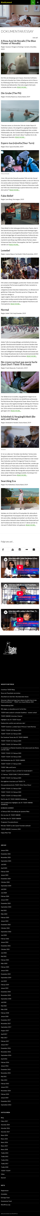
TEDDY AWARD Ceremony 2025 (11, 829)
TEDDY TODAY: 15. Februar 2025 (11, 788)
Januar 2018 (4, 1016)
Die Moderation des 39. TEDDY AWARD (13, 760)
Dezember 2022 (6, 924)
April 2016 (4, 1059)
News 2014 (4, 1135)
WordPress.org (5, 1204)
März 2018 (4, 1009)
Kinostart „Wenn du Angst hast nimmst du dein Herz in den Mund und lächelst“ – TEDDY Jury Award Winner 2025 (19, 701)
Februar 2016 (5, 1062)
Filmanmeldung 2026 (7, 705)
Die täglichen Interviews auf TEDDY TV (13, 781)
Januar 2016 (4, 1066)
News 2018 (4, 1149)
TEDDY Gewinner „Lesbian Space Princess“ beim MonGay (18, 726)
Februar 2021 (5, 960)
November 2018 (6, 995)
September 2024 (6, 886)
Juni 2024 (4, 893)
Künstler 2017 (5, 1132)
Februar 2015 (5, 1083)
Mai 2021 (4, 956)
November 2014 (6, 1090)
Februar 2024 (5, 896)
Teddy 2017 (4, 1163)
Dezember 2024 (6, 878)
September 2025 (6, 861)
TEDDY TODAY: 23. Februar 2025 (11, 730)
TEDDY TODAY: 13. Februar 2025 (11, 795)
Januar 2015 (4, 1087)
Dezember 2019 (6, 974)
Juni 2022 (4, 935)
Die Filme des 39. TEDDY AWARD (11, 818)
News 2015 (4, 1139)
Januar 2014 (4, 1098)
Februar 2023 (5, 917)
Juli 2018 (3, 1002)
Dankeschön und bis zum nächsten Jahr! (13, 723)
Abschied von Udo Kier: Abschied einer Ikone (14, 696)
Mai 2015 (4, 1076)
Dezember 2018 (6, 992)
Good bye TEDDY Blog (8, 689)
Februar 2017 (5, 1041)
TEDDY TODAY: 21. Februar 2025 (11, 741)
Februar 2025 (5, 871)
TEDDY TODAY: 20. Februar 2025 (11, 744)
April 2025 (4, 868)
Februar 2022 (5, 939)
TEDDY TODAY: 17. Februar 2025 (11, 764)
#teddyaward (6, 2)
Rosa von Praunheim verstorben (10, 693)
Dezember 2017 (6, 1020)
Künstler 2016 (5, 1128)
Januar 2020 (4, 970)
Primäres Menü (37, 2)
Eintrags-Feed (5, 1197)
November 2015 (6, 1073)
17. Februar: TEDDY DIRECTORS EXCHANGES (15, 774)
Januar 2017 (4, 1045)
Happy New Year (6, 833)
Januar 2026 (4, 850)
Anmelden (4, 1194)
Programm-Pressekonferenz (9, 822)
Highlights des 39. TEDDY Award (11, 719)
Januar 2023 (4, 921)
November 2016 (6, 1052)
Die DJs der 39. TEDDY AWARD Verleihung (14, 799)
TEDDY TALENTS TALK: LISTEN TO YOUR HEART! (17, 771)
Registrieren (5, 1190)
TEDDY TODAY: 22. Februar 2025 (11, 734)
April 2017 (4, 1034)
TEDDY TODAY (5, 1170)
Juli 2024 (3, 889)
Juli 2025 (3, 864)
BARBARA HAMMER (7, 808)
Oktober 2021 (5, 949)
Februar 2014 (5, 1094)
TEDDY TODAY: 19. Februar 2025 (11, 753)
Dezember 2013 (6, 1101)
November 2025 (6, 857)
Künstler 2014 (5, 1125)
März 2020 (4, 963)
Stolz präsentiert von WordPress (9, 1213)
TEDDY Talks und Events (8, 767)
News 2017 (4, 1146)
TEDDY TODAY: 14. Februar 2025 (11, 792)
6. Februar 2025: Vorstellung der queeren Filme (15, 811)
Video (3, 1174)
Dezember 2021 (6, 946)
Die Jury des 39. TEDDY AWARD (10, 815)
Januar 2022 (4, 942)
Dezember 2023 (6, 903)
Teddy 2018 (4, 1167)
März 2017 (4, 1037)
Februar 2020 (5, 967)
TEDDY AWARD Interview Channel (11, 716)
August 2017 (5, 1030)
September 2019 (6, 977)
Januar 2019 (4, 988)
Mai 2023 (4, 910)
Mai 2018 (4, 1006)
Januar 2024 (4, 900)
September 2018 (6, 999)
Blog (2, 1117)
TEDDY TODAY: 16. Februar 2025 (11, 778)
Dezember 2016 (6, 1048)
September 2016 (6, 1055)
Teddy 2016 (4, 1160)
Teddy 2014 (4, 1153)
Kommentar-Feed (6, 1201)
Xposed (3, 1178)
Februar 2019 (5, 984)
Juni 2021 (4, 953)
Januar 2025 (4, 875)
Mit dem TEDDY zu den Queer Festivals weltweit (16, 825)
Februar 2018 (5, 1013)
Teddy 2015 (4, 1156)
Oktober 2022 (5, 928)
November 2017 (6, 1023)
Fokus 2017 (4, 1121)
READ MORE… (22, 87)
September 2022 (6, 931)
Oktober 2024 (5, 882)
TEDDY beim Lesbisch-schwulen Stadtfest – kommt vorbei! (19, 712)
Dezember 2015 (6, 1069)
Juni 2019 (4, 981)
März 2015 (4, 1080)
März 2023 (4, 914)
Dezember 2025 (6, 854)
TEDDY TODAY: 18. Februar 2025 (11, 757)
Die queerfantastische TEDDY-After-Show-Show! (16, 785)
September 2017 (6, 1027)
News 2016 (4, 1142)
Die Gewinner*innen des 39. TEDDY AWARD (14, 737)
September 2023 (6, 907)
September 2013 (6, 1105)
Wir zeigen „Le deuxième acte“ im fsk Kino (13, 709)
